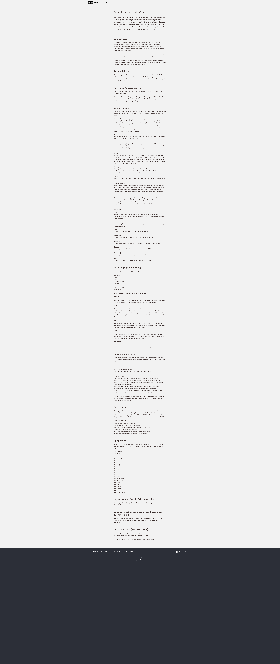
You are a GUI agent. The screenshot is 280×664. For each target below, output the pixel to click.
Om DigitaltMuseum (96, 551)
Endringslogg (129, 551)
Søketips (107, 551)
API (114, 551)
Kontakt (119, 551)
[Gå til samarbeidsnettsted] (140, 556)
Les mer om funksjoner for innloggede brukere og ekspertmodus (135, 539)
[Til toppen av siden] (272, 656)
